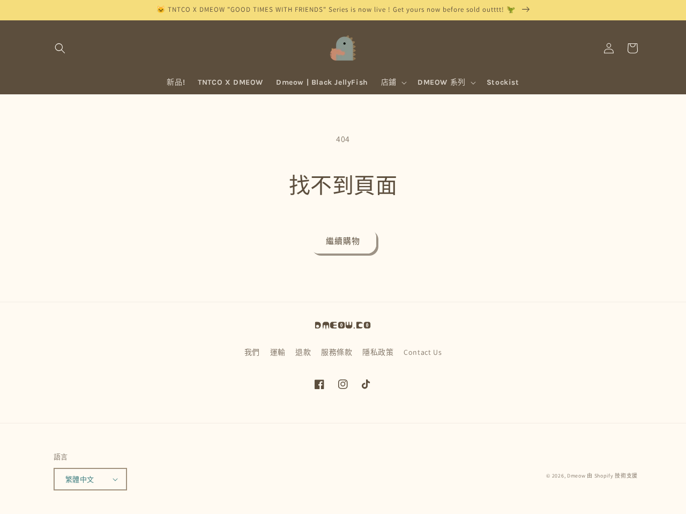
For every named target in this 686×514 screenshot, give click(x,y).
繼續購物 (343, 241)
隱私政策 (377, 352)
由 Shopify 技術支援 (612, 475)
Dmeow (576, 475)
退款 (303, 352)
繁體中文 (79, 479)
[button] (60, 48)
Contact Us (423, 352)
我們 (252, 352)
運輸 (278, 352)
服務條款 (336, 352)
